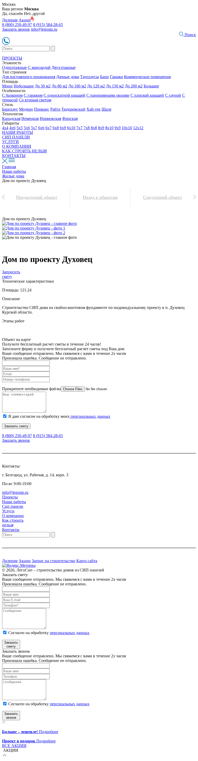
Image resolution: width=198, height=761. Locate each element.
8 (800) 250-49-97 (17, 24)
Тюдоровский (73, 109)
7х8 (87, 128)
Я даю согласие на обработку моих (59, 416)
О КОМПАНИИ (16, 146)
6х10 (71, 128)
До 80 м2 (59, 86)
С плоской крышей (147, 95)
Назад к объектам (100, 197)
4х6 (12, 128)
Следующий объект (162, 197)
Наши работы (14, 502)
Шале (106, 109)
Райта (55, 109)
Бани (104, 77)
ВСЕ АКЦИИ (14, 745)
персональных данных (90, 416)
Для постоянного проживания (28, 77)
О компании (13, 515)
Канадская (11, 118)
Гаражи (116, 77)
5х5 (19, 128)
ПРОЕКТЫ (12, 58)
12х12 (138, 128)
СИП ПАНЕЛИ (16, 137)
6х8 (56, 128)
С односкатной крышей (64, 95)
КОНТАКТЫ (14, 155)
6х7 (48, 128)
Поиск (190, 34)
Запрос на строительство (53, 561)
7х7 (79, 128)
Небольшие (24, 86)
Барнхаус (10, 109)
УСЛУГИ (10, 142)
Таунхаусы (89, 77)
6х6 (41, 128)
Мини (7, 86)
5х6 (27, 128)
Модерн (26, 109)
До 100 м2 (77, 86)
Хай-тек (93, 109)
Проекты (10, 497)
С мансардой (39, 67)
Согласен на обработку (48, 633)
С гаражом (33, 95)
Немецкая (30, 118)
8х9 (101, 128)
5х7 (34, 128)
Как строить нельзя (12, 522)
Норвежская (50, 118)
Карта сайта (86, 561)
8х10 (109, 128)
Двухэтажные (64, 67)
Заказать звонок (16, 29)
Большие (151, 86)
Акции (25, 20)
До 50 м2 (43, 86)
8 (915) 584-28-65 (48, 24)
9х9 (117, 128)
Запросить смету (11, 274)
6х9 (63, 128)
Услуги (8, 511)
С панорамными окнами (107, 95)
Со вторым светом (35, 100)
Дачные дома (67, 77)
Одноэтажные (14, 67)
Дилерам (10, 20)
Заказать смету (16, 426)
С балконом (12, 95)
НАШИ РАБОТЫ (17, 132)
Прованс (41, 109)
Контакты (10, 529)
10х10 (127, 128)
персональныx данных (69, 704)
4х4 (5, 128)
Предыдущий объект (36, 197)
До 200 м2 (134, 86)
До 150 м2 (115, 86)
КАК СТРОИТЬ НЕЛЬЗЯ (24, 151)
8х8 (94, 128)
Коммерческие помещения (147, 77)
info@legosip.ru (44, 29)
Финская (70, 118)
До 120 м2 (96, 86)
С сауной (173, 95)
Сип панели (12, 506)
